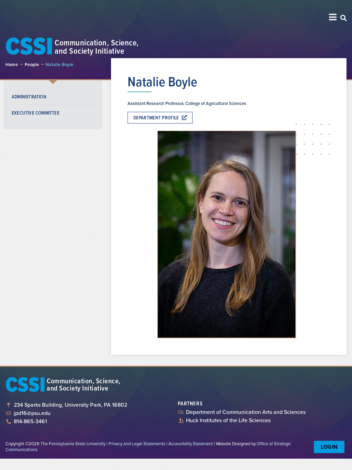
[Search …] (343, 18)
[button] (333, 17)
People (32, 64)
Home (12, 64)
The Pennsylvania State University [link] (73, 443)
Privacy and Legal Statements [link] (137, 443)
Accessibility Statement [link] (190, 443)
